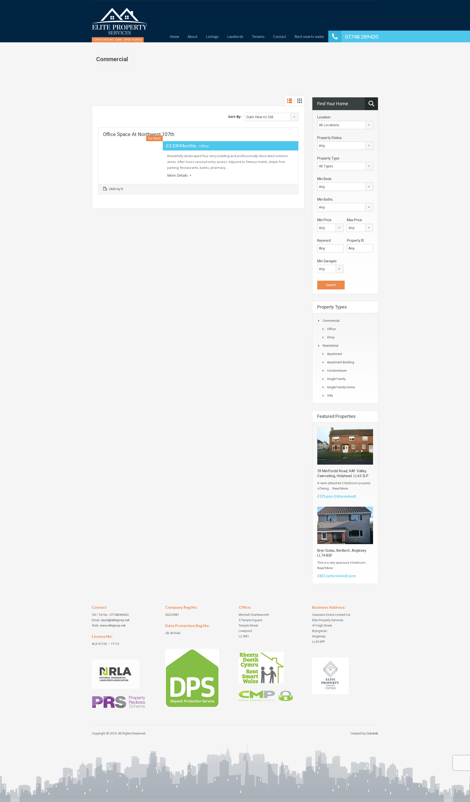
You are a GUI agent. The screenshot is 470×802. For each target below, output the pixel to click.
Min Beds (324, 179)
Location (323, 117)
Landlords (235, 36)
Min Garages (327, 261)
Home (174, 36)
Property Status (329, 138)
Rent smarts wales (309, 36)
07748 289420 (361, 37)
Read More (340, 488)
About (193, 36)
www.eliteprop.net (113, 625)
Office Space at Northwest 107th (138, 134)
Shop (331, 337)
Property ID (355, 240)
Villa (330, 395)
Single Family (336, 379)
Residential (330, 345)
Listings (212, 36)
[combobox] (271, 117)
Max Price (354, 220)
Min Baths (325, 199)
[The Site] (119, 24)
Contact (279, 36)
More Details (178, 175)
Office (331, 329)
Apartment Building (340, 362)
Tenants (258, 36)
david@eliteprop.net (115, 620)
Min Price (324, 220)
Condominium (337, 370)
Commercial (331, 320)
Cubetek (372, 733)
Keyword (324, 240)
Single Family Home (341, 387)
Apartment (334, 354)
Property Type (328, 158)
